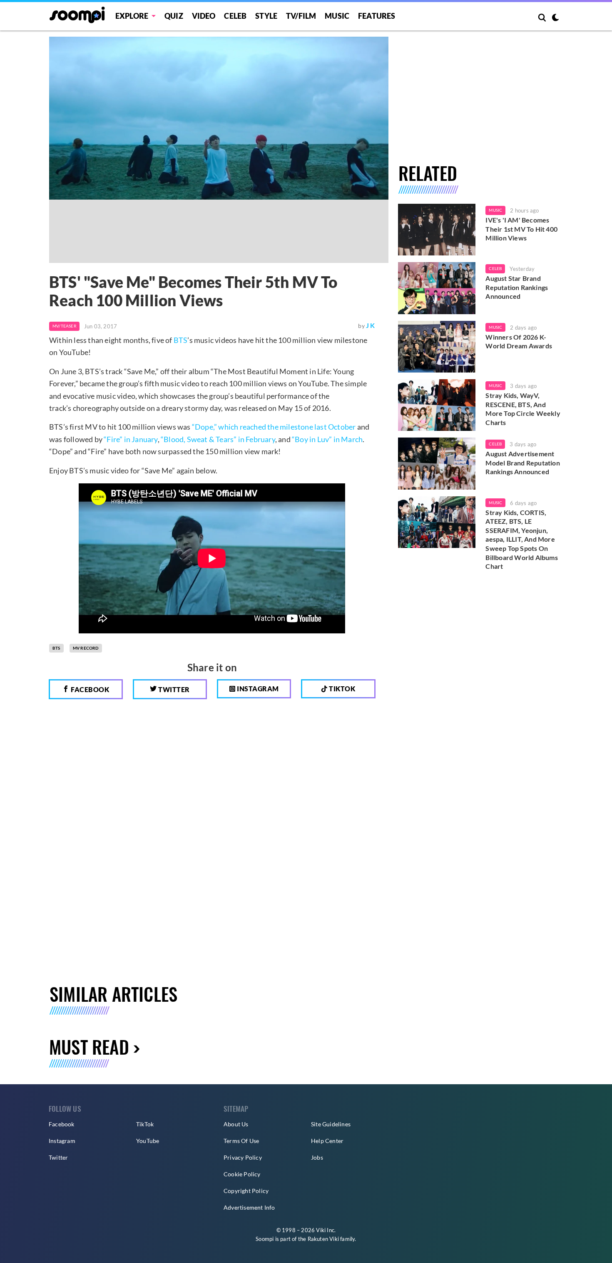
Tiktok (342, 689)
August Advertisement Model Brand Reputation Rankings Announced (522, 462)
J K (370, 325)
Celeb (235, 15)
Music (337, 15)
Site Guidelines (331, 1124)
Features (377, 15)
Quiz (173, 15)
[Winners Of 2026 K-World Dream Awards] (437, 347)
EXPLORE (131, 15)
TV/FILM (301, 15)
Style (266, 15)
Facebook (89, 689)
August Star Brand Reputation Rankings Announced (516, 287)
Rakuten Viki (323, 1238)
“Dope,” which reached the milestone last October (274, 426)
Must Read (89, 1046)
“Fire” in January (130, 439)
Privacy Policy (243, 1157)
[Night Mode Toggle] (555, 18)
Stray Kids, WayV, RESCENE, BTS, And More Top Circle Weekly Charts (522, 408)
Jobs (317, 1157)
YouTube (147, 1140)
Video (204, 15)
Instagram (257, 689)
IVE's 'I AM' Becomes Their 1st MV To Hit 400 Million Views (521, 229)
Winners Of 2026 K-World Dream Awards (518, 341)
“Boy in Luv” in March (327, 439)
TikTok (145, 1124)
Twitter (173, 689)
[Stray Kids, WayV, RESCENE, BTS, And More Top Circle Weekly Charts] (437, 405)
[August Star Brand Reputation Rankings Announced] (437, 288)
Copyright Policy (246, 1190)
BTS (181, 340)
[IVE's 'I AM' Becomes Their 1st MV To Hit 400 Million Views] (437, 229)
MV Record (86, 647)
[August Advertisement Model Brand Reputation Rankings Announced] (437, 463)
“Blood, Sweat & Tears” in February (218, 439)
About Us (236, 1124)
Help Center (327, 1140)
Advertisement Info (249, 1207)
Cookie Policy (242, 1174)
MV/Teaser (64, 325)
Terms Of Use (241, 1140)
